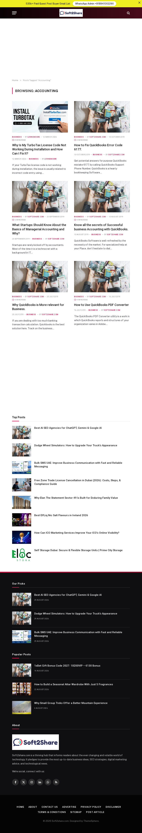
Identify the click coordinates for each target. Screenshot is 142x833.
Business (17, 137)
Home (20, 807)
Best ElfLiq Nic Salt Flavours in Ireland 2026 (61, 515)
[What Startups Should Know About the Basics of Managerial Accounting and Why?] (40, 196)
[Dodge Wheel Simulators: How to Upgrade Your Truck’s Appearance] (21, 449)
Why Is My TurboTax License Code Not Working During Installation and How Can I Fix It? (39, 149)
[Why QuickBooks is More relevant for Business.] (40, 276)
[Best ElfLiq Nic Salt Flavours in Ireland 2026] (21, 519)
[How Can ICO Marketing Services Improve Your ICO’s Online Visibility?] (21, 537)
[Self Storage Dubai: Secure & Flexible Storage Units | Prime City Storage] (21, 554)
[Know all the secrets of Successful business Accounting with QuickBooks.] (102, 196)
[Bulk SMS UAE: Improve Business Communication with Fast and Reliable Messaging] (21, 467)
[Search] (128, 13)
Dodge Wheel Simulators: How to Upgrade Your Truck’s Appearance (75, 445)
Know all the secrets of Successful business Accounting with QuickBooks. (101, 227)
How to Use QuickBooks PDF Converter (101, 305)
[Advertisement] (71, 49)
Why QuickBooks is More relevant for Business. (38, 307)
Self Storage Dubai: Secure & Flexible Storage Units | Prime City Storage (78, 550)
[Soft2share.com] (71, 13)
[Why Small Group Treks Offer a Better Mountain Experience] (21, 707)
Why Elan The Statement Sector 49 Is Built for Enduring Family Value (76, 497)
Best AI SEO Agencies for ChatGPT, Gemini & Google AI (68, 427)
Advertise (69, 807)
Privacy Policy (91, 807)
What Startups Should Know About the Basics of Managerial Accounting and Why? (39, 229)
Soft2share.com (98, 137)
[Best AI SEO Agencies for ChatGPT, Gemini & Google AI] (21, 432)
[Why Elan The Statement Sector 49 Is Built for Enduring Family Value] (21, 502)
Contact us (50, 807)
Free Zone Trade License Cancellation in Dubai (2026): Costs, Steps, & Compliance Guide (77, 482)
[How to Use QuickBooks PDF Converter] (102, 276)
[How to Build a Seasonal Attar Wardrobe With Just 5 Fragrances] (21, 688)
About (32, 807)
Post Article (95, 812)
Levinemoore (34, 137)
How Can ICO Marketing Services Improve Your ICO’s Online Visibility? (76, 532)
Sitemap (76, 812)
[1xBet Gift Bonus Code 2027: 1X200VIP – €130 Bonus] (21, 670)
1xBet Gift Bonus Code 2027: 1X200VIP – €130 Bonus (67, 665)
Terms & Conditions (52, 812)
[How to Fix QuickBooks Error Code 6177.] (102, 116)
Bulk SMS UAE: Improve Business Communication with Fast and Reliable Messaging (78, 464)
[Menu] (14, 13)
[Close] (139, 2)
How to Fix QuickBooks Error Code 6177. (98, 147)
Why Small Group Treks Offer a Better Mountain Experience (71, 703)
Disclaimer (113, 807)
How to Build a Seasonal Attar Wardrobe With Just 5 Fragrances (73, 684)
